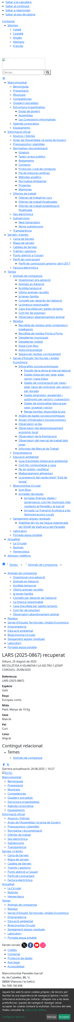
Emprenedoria (17, 627)
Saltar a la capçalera (18, 2)
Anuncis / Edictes (19, 818)
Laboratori (14, 643)
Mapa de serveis (18, 859)
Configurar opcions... (14, 1016)
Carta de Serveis (18, 855)
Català (17, 29)
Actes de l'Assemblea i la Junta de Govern (34, 822)
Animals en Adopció (26, 581)
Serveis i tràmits (12, 851)
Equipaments (16, 810)
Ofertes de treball (19, 835)
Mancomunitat (11, 777)
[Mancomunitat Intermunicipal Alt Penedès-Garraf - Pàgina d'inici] (23, 63)
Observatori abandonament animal (36, 614)
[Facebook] (31, 945)
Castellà (18, 33)
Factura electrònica (20, 880)
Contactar (8, 21)
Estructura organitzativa (23, 802)
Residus (13, 618)
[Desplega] (21, 565)
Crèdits (12, 950)
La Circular (14, 888)
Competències (17, 794)
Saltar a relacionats (18, 10)
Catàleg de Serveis (19, 863)
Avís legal (14, 962)
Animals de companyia (43, 565)
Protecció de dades (20, 958)
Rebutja (51, 1016)
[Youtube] (37, 945)
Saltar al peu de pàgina (20, 14)
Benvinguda (15, 781)
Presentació (15, 785)
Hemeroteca (16, 896)
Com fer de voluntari (26, 610)
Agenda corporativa (20, 806)
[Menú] (4, 78)
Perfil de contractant (21, 876)
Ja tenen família (23, 594)
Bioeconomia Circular (21, 635)
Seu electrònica (18, 839)
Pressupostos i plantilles (23, 826)
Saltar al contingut (17, 6)
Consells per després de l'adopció (35, 598)
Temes (13, 565)
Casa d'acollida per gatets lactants (35, 606)
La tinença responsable (28, 602)
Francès (18, 46)
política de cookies (35, 1010)
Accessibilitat (16, 966)
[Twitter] (25, 945)
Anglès (17, 38)
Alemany (18, 42)
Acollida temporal (24, 585)
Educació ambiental (20, 631)
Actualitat (8, 884)
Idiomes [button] (13, 25)
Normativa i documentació (25, 831)
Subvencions (16, 843)
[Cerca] (48, 72)
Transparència (17, 847)
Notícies (13, 892)
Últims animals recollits (28, 589)
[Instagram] (43, 945)
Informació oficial (13, 814)
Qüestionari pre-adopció (29, 577)
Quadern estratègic (20, 798)
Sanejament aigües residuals (26, 639)
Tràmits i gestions (19, 868)
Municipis (14, 789)
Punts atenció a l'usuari (23, 872)
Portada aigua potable (22, 647)
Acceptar (64, 1016)
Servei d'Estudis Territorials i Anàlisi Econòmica (38, 622)
